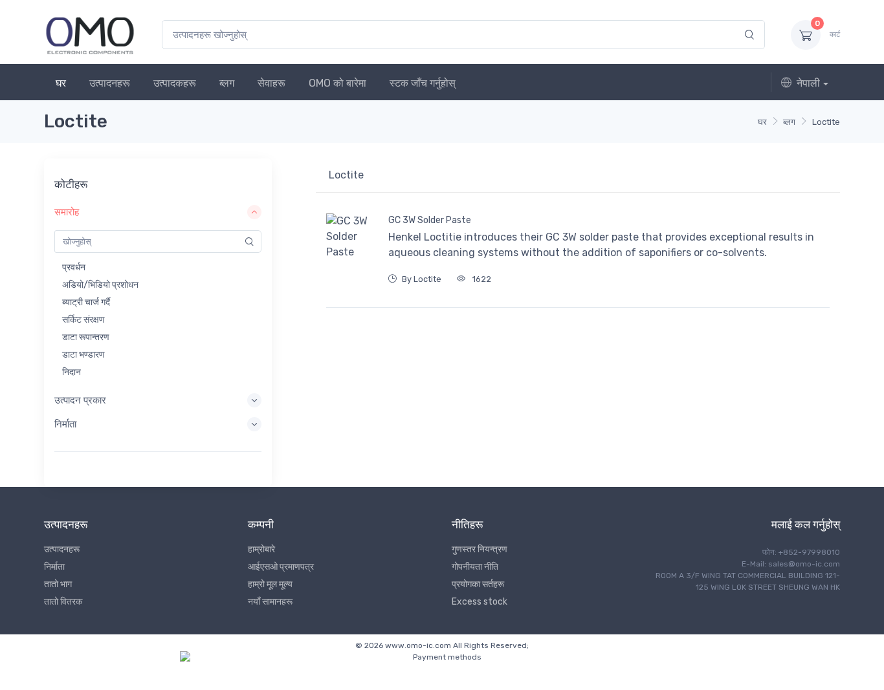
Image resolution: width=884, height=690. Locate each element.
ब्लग (226, 83)
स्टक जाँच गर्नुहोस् (423, 83)
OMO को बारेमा (337, 83)
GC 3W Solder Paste (429, 220)
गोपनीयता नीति (475, 566)
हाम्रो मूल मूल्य (270, 584)
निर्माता (54, 566)
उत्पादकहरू (174, 83)
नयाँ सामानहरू (270, 601)
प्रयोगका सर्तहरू (478, 584)
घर (61, 83)
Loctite (826, 122)
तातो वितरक (63, 601)
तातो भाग (58, 584)
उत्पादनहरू (109, 83)
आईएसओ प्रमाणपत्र (281, 566)
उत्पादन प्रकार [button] (80, 400)
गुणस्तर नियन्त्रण (479, 549)
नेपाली (808, 83)
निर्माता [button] (65, 424)
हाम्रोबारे (261, 549)
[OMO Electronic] (90, 34)
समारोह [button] (66, 212)
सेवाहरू (271, 83)
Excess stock (479, 601)
